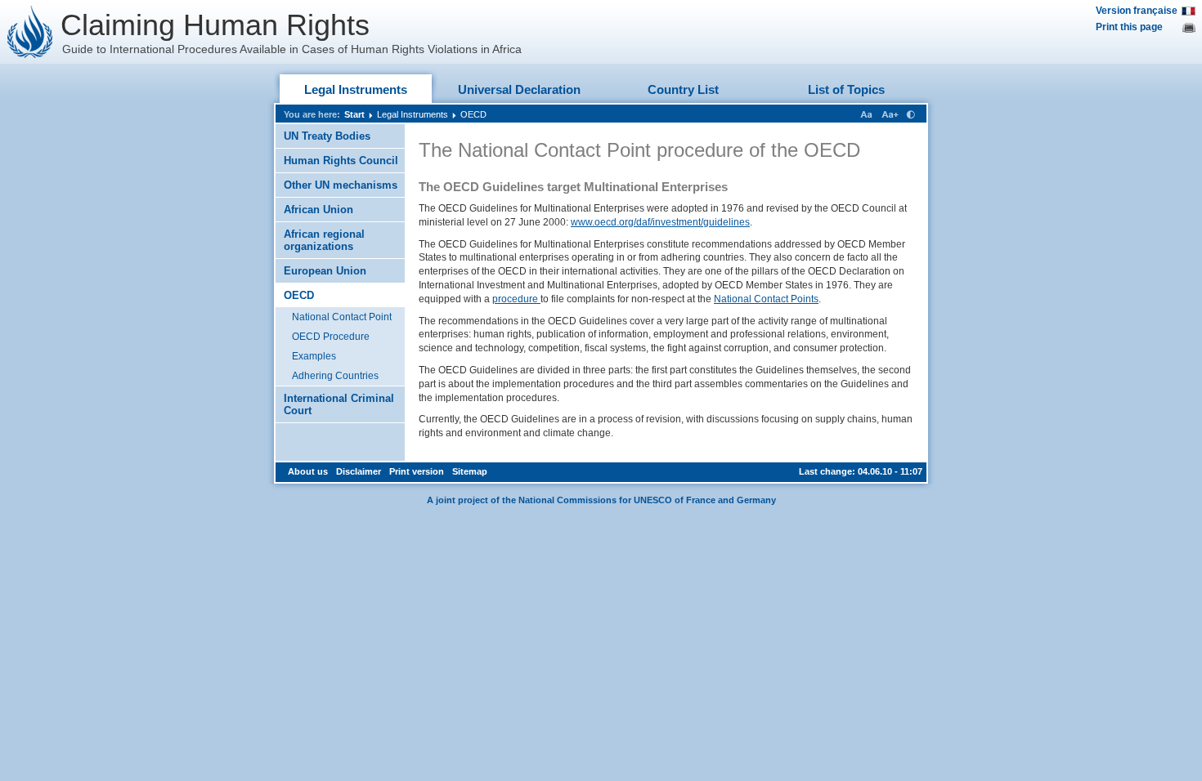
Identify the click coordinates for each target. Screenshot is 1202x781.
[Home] (30, 32)
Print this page (1129, 27)
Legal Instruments (355, 89)
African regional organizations (324, 240)
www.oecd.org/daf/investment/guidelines (660, 222)
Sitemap (469, 471)
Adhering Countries (335, 376)
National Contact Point (342, 317)
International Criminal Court (339, 404)
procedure (516, 299)
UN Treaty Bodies (327, 136)
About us (308, 471)
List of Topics (846, 89)
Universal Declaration (519, 89)
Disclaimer (358, 471)
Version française (1136, 10)
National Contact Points (766, 299)
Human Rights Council (341, 160)
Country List (683, 89)
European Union (325, 271)
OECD (473, 114)
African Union (318, 209)
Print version (416, 471)
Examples (314, 356)
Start (354, 114)
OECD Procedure (331, 336)
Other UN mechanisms (340, 185)
